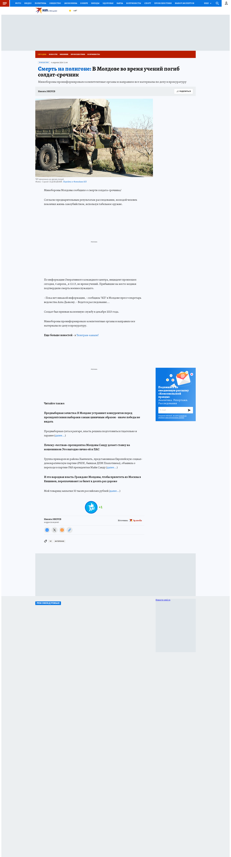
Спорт (147, 3)
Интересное (59, 541)
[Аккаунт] (226, 3)
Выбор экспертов (184, 3)
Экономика (70, 3)
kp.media (137, 520)
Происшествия (163, 3)
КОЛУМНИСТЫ (133, 3)
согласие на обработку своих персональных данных (172, 417)
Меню (4, 3)
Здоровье (108, 3)
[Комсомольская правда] (50, 11)
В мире (84, 3)
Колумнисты (93, 54)
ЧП (50, 541)
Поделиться (185, 91)
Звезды (95, 3)
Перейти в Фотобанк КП (75, 181)
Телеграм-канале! (87, 335)
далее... (60, 435)
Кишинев (64, 54)
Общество (55, 3)
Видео (28, 3)
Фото (18, 3)
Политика (40, 3)
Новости (53, 54)
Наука (120, 3)
